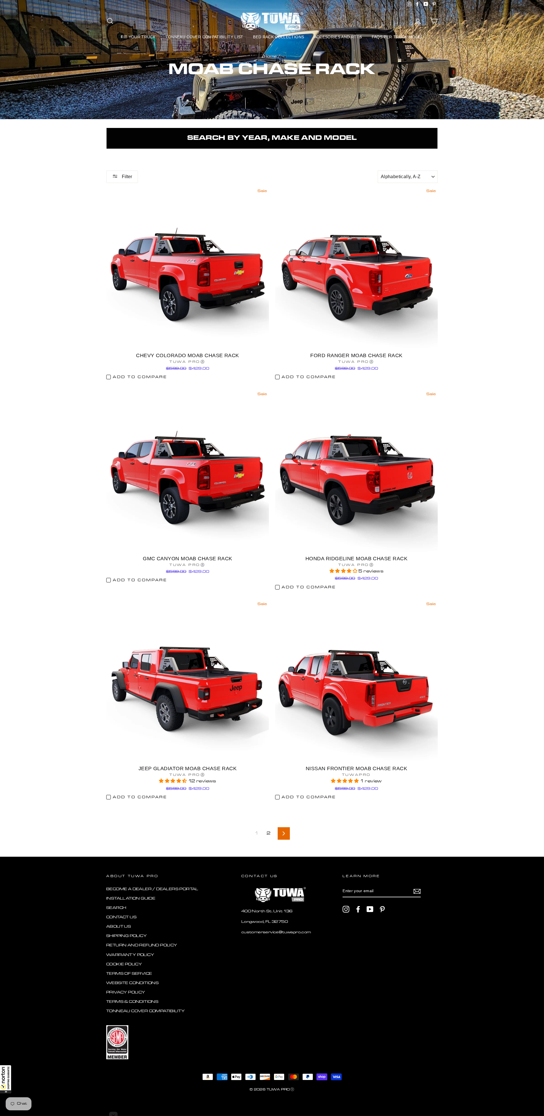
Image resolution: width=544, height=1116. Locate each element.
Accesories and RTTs (338, 37)
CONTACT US (121, 917)
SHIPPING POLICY (126, 936)
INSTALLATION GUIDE (130, 898)
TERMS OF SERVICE (129, 973)
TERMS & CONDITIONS (132, 1001)
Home (270, 56)
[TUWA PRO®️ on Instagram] (346, 909)
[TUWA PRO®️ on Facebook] (358, 909)
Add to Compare (140, 377)
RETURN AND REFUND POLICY (141, 945)
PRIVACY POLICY (125, 992)
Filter (126, 176)
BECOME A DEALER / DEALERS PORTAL (152, 889)
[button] (5, 1079)
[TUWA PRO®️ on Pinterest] (382, 909)
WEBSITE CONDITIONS (132, 983)
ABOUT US (118, 926)
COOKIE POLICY (124, 964)
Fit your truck (138, 37)
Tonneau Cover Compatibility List (204, 37)
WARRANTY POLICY (130, 955)
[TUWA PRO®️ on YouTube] (370, 909)
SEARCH (116, 907)
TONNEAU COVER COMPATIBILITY (145, 1011)
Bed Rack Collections (278, 37)
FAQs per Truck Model (397, 37)
